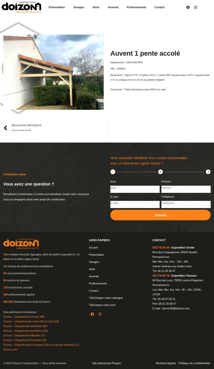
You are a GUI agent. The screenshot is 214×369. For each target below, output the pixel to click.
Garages (78, 7)
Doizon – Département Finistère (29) (24, 340)
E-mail (114, 196)
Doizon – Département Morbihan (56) (25, 326)
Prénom (166, 181)
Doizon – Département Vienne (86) (24, 316)
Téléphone (167, 196)
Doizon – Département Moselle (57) (24, 335)
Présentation (57, 7)
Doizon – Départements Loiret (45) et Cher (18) (31, 321)
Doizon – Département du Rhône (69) (25, 330)
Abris (95, 7)
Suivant (160, 215)
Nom (113, 181)
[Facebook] (188, 7)
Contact (159, 7)
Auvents (113, 7)
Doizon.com (10, 349)
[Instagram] (195, 7)
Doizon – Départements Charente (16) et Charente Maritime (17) (41, 344)
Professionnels (136, 7)
